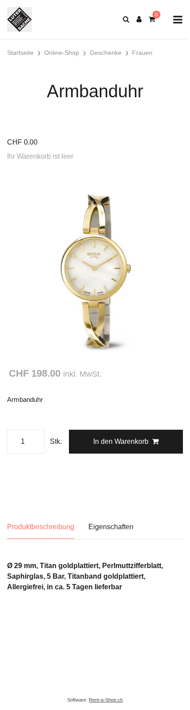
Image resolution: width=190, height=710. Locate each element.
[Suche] (126, 19)
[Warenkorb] (152, 19)
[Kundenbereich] (139, 19)
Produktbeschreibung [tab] (40, 527)
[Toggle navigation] (178, 19)
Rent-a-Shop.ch (106, 699)
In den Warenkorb (120, 441)
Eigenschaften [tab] (110, 527)
